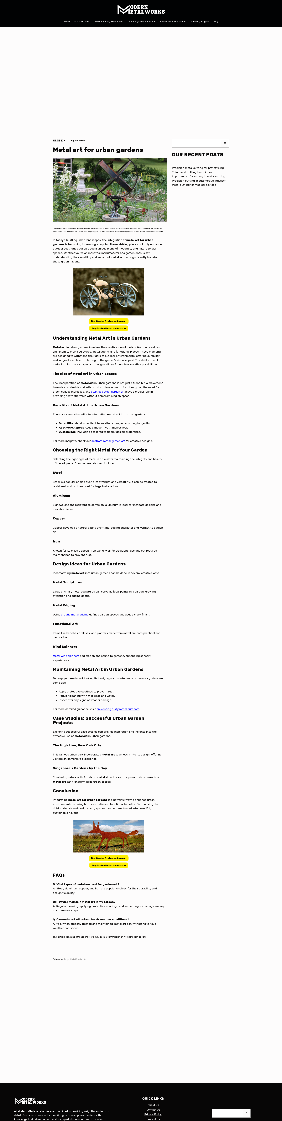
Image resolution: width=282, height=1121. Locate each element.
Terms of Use (153, 1119)
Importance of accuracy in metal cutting (198, 176)
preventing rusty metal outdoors (117, 709)
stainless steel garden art (108, 391)
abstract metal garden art (108, 441)
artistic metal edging (74, 614)
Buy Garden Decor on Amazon (109, 328)
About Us (153, 1104)
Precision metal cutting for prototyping (198, 168)
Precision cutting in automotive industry (199, 180)
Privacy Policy (153, 1114)
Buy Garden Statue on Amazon (108, 321)
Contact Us (153, 1109)
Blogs (66, 959)
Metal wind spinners (66, 656)
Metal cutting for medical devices (194, 185)
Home (67, 21)
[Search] (224, 143)
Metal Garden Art (78, 959)
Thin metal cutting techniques (192, 172)
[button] (109, 321)
